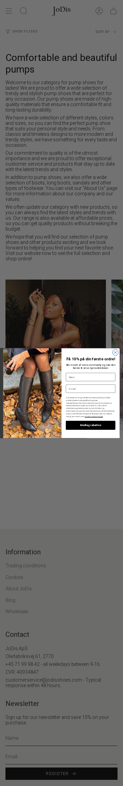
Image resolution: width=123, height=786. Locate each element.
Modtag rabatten (90, 425)
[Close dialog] (115, 352)
